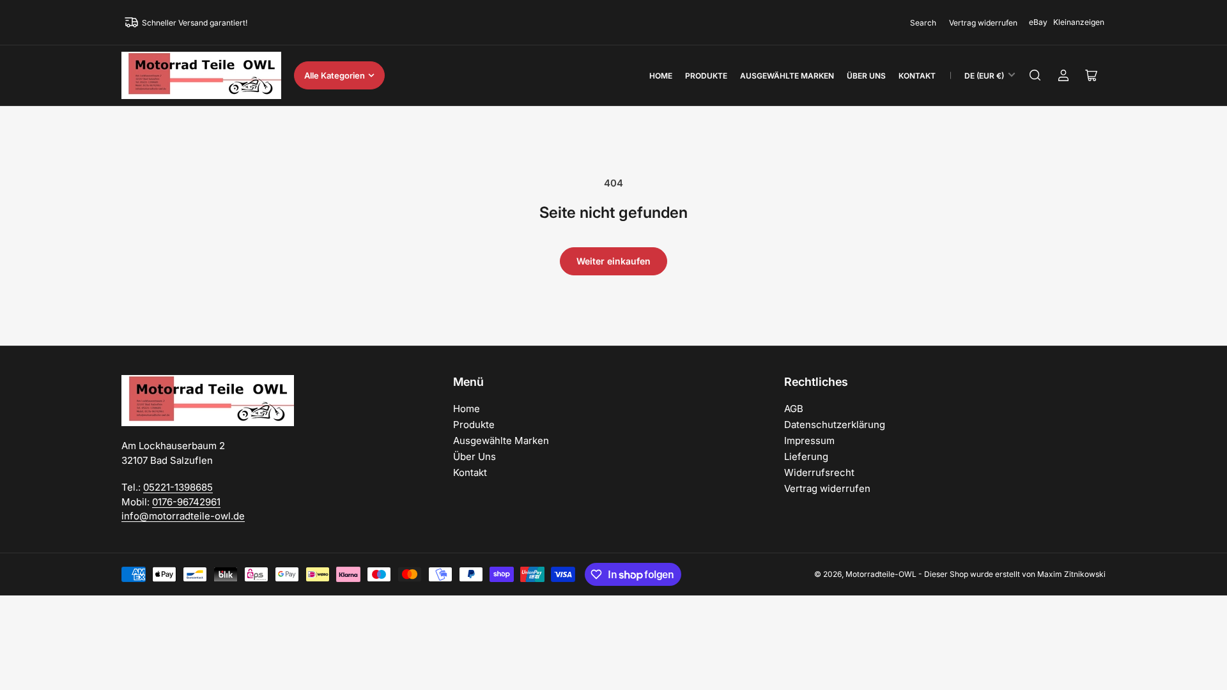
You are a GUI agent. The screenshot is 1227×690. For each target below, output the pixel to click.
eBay (1038, 22)
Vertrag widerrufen (983, 22)
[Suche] (1035, 75)
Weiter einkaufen (613, 261)
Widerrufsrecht (819, 472)
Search (923, 22)
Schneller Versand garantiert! (194, 22)
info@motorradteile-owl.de (183, 516)
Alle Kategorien (334, 75)
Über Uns (866, 75)
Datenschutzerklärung (834, 424)
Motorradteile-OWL (880, 574)
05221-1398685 (178, 487)
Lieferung (806, 456)
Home (660, 75)
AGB (793, 408)
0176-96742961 (186, 502)
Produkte (706, 75)
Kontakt (917, 75)
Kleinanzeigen (1079, 22)
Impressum (809, 440)
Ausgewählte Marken (787, 75)
